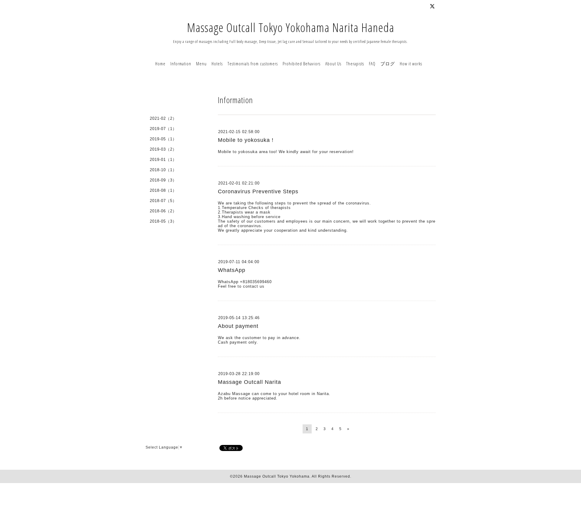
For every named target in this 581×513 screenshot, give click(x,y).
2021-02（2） (163, 118)
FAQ (372, 63)
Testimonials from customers (253, 63)
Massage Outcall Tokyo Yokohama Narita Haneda (290, 27)
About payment (238, 326)
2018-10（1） (163, 170)
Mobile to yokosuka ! (246, 140)
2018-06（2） (163, 211)
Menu (201, 63)
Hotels (217, 63)
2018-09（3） (163, 180)
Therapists (355, 63)
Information (180, 63)
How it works (411, 63)
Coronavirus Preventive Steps (258, 191)
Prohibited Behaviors (301, 63)
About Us (333, 63)
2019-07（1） (163, 128)
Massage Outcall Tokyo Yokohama (277, 476)
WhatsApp (231, 270)
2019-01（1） (163, 159)
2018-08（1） (163, 190)
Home (160, 63)
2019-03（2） (163, 149)
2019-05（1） (163, 139)
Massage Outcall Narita (249, 382)
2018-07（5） (163, 200)
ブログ (387, 63)
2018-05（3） (163, 221)
